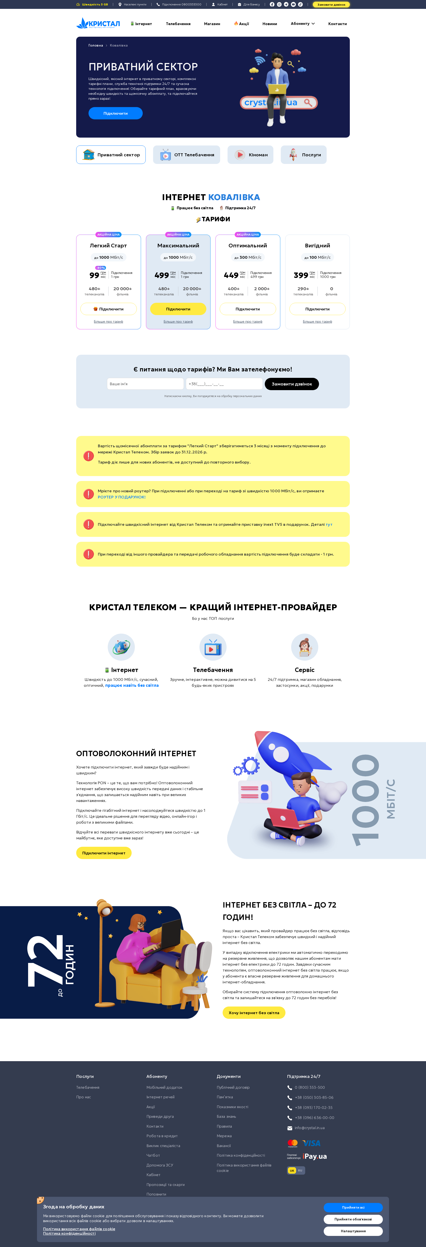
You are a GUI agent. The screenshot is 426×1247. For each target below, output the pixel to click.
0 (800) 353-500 (310, 1087)
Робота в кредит (162, 1136)
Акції (244, 23)
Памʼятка (225, 1097)
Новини (270, 23)
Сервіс (305, 670)
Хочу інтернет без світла (254, 1012)
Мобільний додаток (164, 1087)
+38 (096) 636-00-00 (314, 1117)
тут (329, 524)
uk (292, 1170)
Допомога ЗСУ (159, 1165)
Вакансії (224, 1145)
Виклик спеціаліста (163, 1145)
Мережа (224, 1136)
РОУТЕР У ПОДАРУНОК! (122, 497)
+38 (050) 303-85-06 (314, 1097)
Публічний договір (233, 1087)
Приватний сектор (143, 66)
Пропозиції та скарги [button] (165, 1184)
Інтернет (143, 23)
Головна (96, 45)
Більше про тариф (108, 321)
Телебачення (178, 23)
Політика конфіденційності (241, 1155)
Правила (224, 1126)
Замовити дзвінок (331, 4)
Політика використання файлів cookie (244, 1168)
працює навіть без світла (132, 685)
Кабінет (153, 1174)
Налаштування (353, 1231)
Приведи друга (160, 1116)
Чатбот (153, 1155)
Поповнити (156, 1194)
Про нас (83, 1097)
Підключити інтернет (103, 852)
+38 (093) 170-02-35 (314, 1107)
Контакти (337, 23)
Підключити (116, 113)
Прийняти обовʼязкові (353, 1219)
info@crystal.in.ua (310, 1127)
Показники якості (232, 1106)
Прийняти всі (353, 1207)
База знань (226, 1116)
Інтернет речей (160, 1097)
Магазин (212, 23)
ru (300, 1170)
